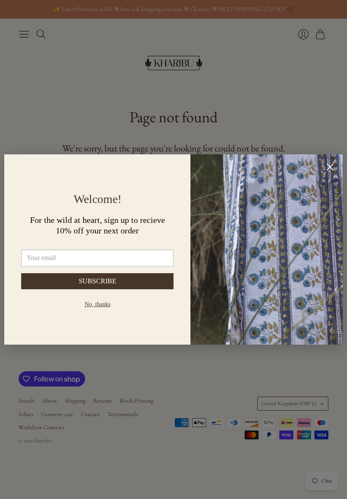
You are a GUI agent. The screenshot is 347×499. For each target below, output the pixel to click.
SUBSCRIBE (97, 281)
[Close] (330, 168)
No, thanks (97, 304)
